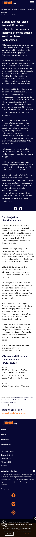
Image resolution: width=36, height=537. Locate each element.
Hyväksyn (9, 533)
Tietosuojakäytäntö (8, 451)
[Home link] (9, 2)
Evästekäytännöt (7, 455)
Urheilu (2, 7)
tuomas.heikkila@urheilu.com (14, 413)
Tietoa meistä (6, 462)
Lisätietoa (26, 533)
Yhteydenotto (6, 444)
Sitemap (4, 466)
